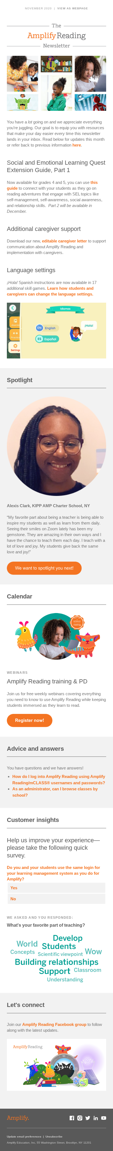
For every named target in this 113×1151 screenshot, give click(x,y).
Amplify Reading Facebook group (54, 1024)
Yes (13, 887)
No (13, 898)
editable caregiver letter (64, 241)
